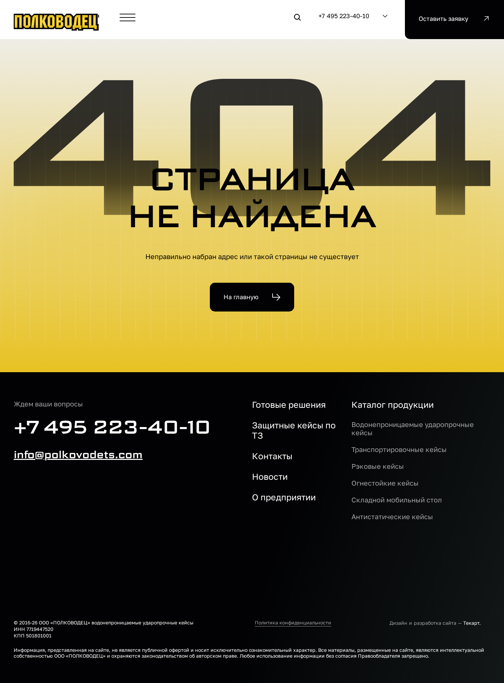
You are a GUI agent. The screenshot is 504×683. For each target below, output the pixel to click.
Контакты (272, 456)
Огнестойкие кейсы (385, 483)
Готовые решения (289, 405)
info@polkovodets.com (78, 455)
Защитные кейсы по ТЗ (294, 430)
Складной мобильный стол (396, 500)
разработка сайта (435, 623)
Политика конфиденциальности (293, 622)
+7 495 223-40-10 (344, 16)
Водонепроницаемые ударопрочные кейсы (412, 428)
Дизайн (398, 623)
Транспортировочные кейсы (399, 449)
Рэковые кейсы (377, 466)
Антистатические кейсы (392, 516)
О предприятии (284, 497)
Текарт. (472, 623)
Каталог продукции (392, 405)
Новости (270, 477)
